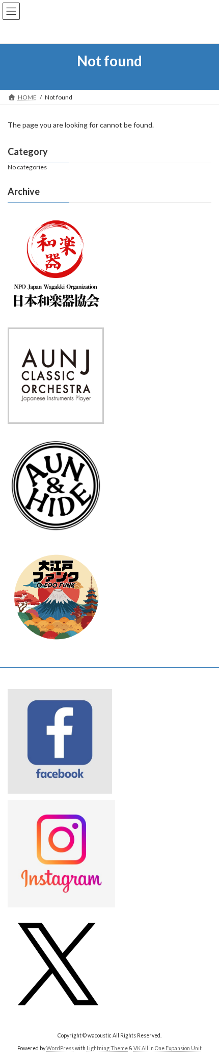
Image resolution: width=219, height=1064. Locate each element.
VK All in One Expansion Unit (167, 1048)
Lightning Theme (107, 1048)
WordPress (60, 1048)
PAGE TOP (203, 1021)
